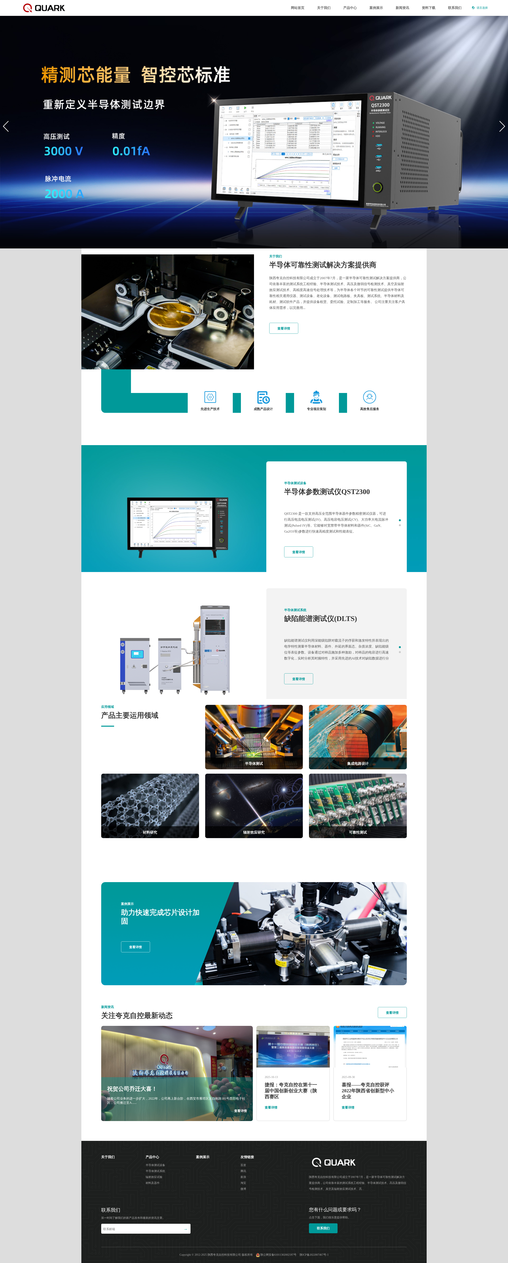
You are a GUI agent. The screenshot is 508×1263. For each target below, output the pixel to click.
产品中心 (350, 8)
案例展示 (376, 8)
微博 (243, 1188)
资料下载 (428, 8)
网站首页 (297, 8)
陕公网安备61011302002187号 (278, 1254)
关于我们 (324, 8)
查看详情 (283, 328)
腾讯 (243, 1171)
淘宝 (243, 1183)
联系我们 (455, 8)
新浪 (243, 1177)
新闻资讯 (402, 8)
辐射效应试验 (154, 1177)
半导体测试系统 (155, 1171)
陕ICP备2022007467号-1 (314, 1254)
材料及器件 (153, 1183)
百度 (243, 1165)
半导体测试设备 (155, 1165)
